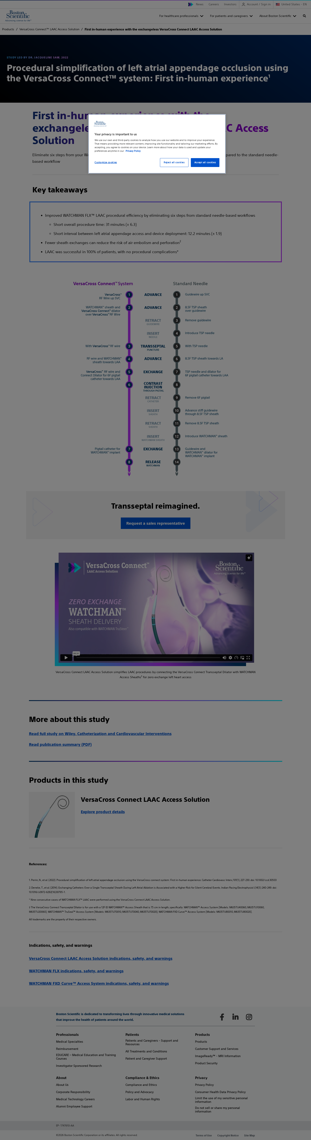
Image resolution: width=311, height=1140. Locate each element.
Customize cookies (106, 162)
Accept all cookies (205, 162)
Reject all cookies (174, 162)
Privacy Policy (133, 151)
